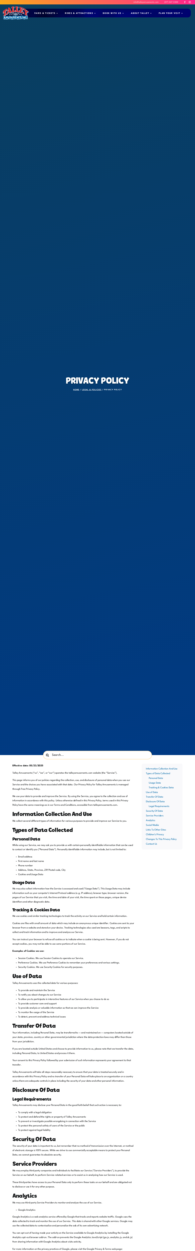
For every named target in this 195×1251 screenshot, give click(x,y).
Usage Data (155, 783)
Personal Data (156, 778)
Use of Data (152, 792)
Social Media (152, 825)
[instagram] (190, 2)
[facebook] (185, 2)
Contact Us (151, 844)
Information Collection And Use (161, 769)
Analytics (150, 820)
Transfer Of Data (154, 797)
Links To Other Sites (156, 830)
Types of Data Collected (158, 773)
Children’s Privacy (155, 834)
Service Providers (154, 816)
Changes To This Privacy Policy (161, 839)
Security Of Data (154, 811)
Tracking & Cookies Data (161, 787)
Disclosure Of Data (155, 801)
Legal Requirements (159, 806)
